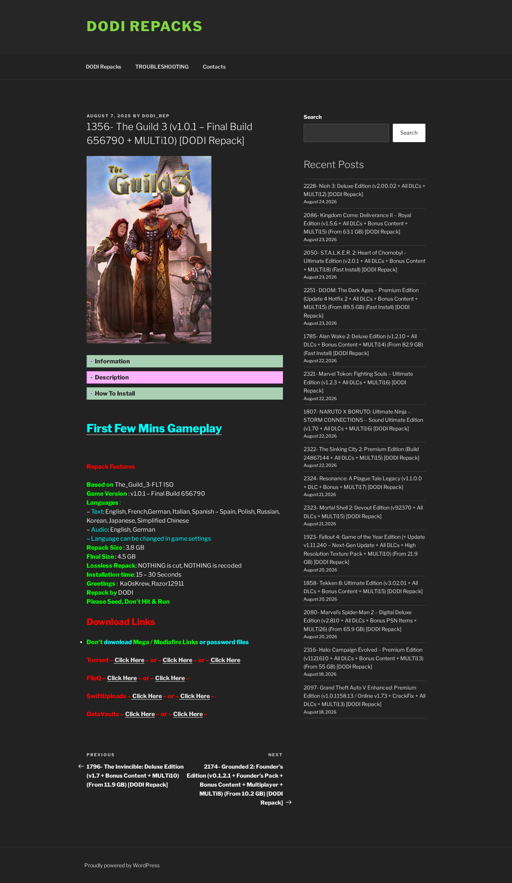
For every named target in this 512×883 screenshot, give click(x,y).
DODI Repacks (145, 26)
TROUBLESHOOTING (162, 66)
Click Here (129, 660)
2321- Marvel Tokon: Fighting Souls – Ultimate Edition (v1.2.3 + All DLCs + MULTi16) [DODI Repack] (358, 382)
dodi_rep (156, 115)
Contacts (214, 66)
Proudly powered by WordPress (122, 865)
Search (313, 117)
